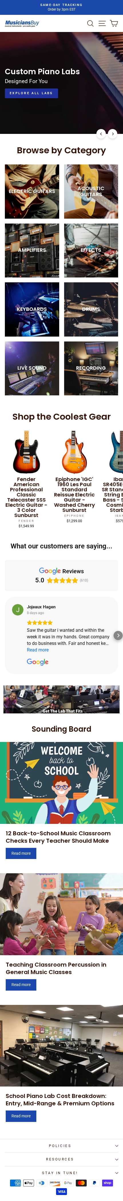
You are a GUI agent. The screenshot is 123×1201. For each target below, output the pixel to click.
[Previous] (101, 133)
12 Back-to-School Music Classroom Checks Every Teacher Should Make (58, 837)
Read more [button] (38, 650)
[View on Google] (17, 609)
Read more (21, 853)
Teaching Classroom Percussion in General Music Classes (56, 968)
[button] (4, 635)
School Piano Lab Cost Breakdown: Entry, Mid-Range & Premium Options (60, 1099)
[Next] (112, 133)
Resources (60, 1159)
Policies (60, 1146)
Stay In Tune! (60, 1173)
